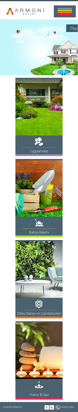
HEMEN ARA (67, 407)
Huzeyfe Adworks (12, 407)
